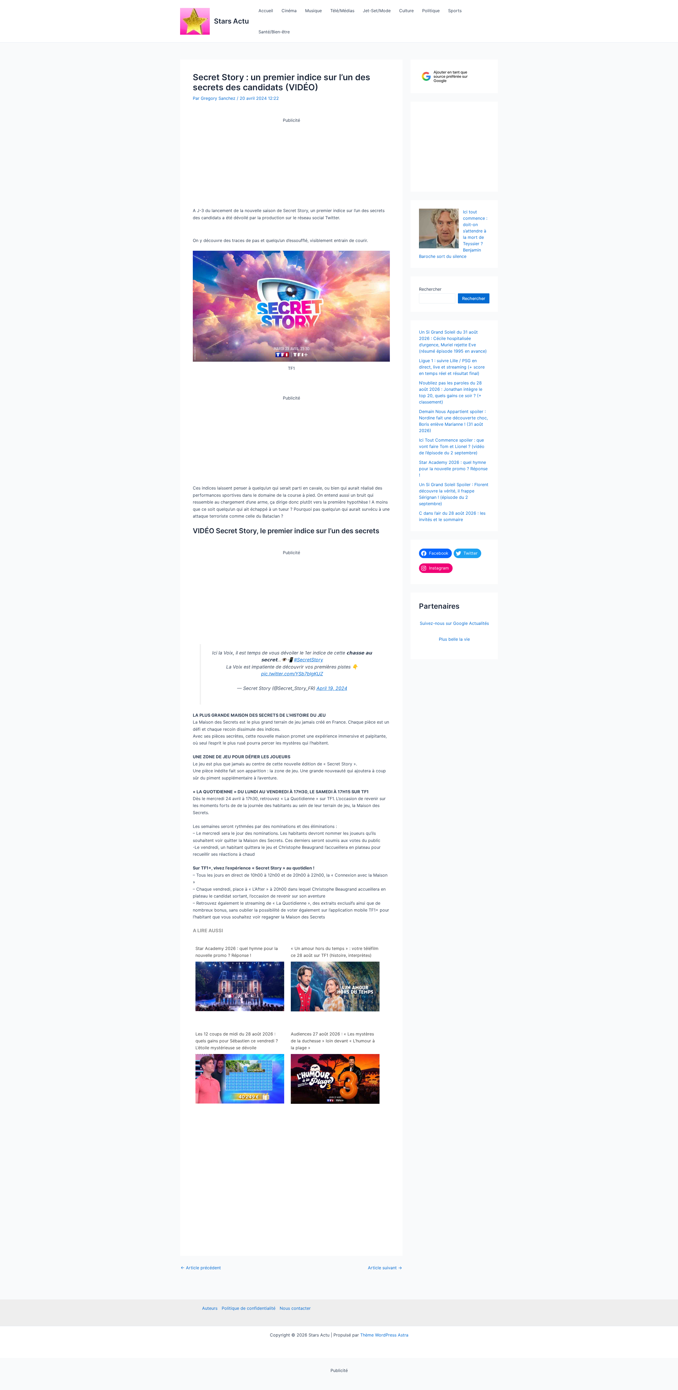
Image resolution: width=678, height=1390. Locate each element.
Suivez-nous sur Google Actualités (454, 623)
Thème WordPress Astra (384, 1335)
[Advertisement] (291, 161)
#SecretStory (308, 659)
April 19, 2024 (331, 688)
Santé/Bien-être (274, 31)
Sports (455, 10)
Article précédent (201, 1268)
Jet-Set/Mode (377, 10)
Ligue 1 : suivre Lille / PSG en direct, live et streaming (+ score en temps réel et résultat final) (452, 367)
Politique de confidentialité (248, 1308)
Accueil (265, 10)
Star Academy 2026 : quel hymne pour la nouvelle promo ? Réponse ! (236, 952)
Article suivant (385, 1268)
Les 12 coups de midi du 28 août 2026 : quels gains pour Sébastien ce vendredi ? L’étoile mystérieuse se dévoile (236, 1041)
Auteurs (209, 1308)
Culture (406, 10)
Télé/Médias (342, 10)
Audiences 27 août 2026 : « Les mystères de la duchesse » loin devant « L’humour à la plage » (333, 1041)
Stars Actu (231, 21)
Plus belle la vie (454, 639)
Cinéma (289, 10)
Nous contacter (295, 1308)
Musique (313, 10)
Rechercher (430, 289)
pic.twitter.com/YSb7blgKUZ (292, 673)
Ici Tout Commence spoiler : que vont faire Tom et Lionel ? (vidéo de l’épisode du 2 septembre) (451, 446)
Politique (431, 10)
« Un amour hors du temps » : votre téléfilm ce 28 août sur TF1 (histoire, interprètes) (334, 952)
